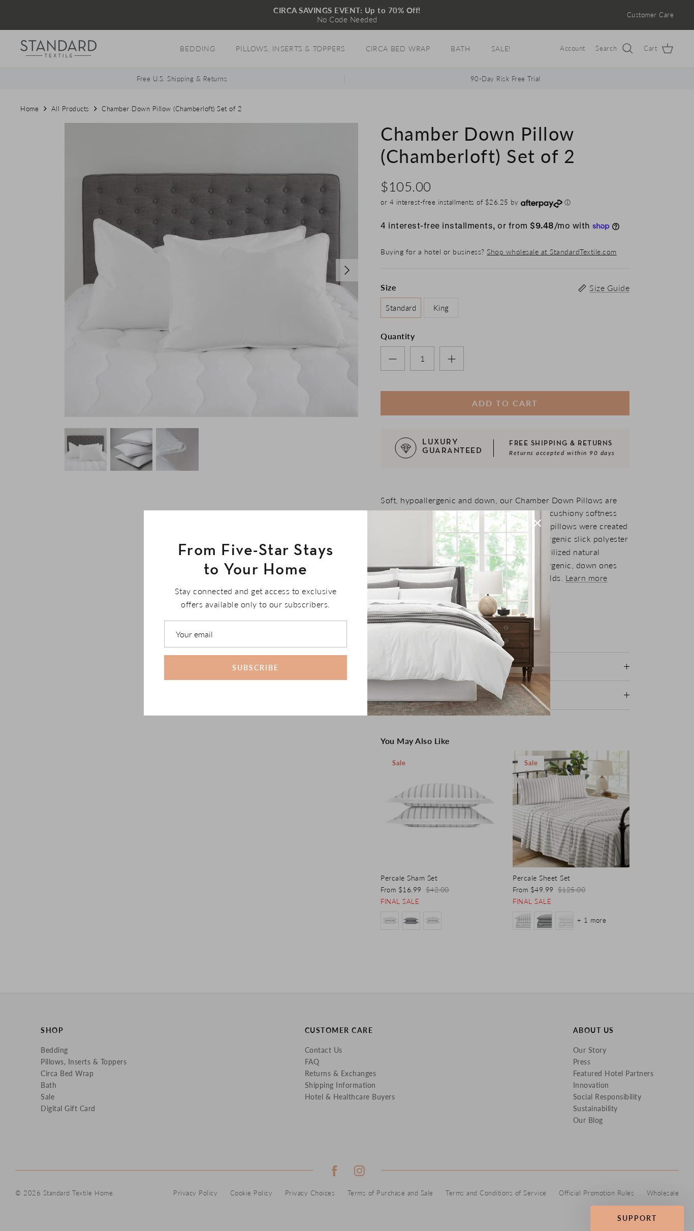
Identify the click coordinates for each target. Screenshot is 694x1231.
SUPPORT (637, 1218)
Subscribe (255, 667)
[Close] (537, 523)
